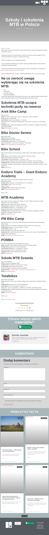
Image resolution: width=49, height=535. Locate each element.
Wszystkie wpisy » (15, 341)
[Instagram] (47, 2)
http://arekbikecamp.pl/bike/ (11, 128)
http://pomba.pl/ (8, 253)
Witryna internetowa (8, 395)
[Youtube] (44, 2)
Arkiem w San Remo (19, 70)
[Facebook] (42, 2)
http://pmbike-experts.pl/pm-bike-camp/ (14, 235)
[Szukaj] (39, 3)
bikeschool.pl (8, 167)
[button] (1, 3)
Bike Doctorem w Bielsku (7, 70)
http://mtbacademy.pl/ (10, 214)
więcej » (4, 458)
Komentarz (6, 367)
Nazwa (5, 383)
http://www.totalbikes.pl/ (10, 292)
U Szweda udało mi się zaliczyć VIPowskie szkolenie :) (23, 269)
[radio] (19, 308)
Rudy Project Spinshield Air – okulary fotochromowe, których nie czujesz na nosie (11, 498)
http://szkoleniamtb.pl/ (10, 271)
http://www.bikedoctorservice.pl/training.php (15, 144)
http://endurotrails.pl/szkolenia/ (12, 189)
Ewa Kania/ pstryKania (9, 299)
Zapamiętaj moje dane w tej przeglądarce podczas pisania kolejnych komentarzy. (23, 400)
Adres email (7, 389)
